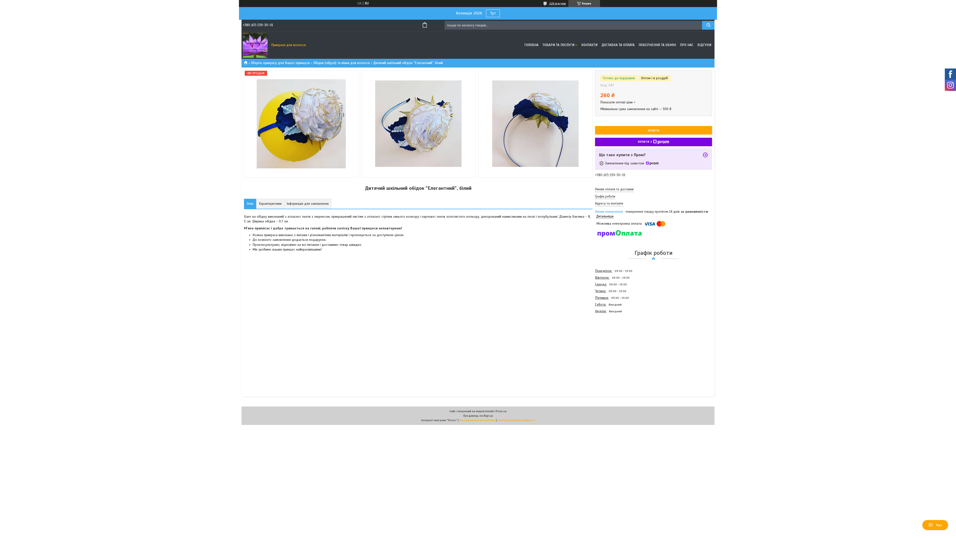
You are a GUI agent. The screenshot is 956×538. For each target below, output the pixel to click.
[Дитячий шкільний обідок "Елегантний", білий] (612, 341)
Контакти (589, 45)
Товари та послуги (558, 45)
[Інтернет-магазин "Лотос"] (255, 45)
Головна (531, 45)
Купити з (645, 141)
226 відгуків (557, 3)
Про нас (686, 45)
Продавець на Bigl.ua (478, 415)
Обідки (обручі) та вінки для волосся (341, 63)
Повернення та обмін (657, 45)
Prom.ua (501, 411)
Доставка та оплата (618, 45)
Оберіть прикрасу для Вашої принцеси (280, 63)
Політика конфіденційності (516, 420)
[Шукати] (708, 25)
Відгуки (704, 45)
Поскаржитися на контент (477, 420)
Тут (493, 13)
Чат (939, 525)
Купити (653, 130)
